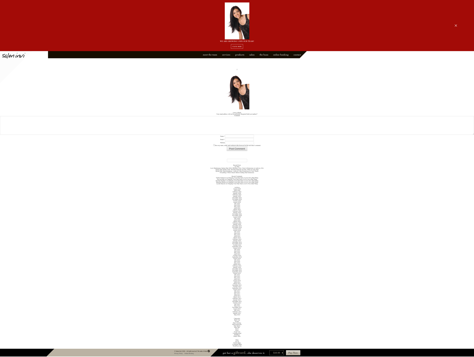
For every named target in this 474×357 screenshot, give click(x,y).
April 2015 (237, 279)
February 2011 (237, 312)
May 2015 (237, 278)
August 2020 (237, 217)
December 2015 (237, 269)
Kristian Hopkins (221, 181)
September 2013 (237, 288)
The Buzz (264, 54)
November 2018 (237, 244)
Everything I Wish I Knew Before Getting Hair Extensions (237, 172)
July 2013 (237, 291)
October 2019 (237, 229)
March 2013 (237, 297)
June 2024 (237, 205)
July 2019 (237, 232)
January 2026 (237, 193)
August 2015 (237, 273)
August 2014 (237, 281)
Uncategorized (237, 333)
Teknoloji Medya (221, 182)
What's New (237, 336)
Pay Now (293, 352)
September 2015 (237, 272)
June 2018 (237, 251)
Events (237, 321)
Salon (252, 54)
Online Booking (281, 54)
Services (226, 54)
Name (222, 136)
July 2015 (237, 275)
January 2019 (237, 241)
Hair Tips (237, 327)
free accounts (221, 179)
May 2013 (237, 294)
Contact (297, 54)
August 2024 (237, 202)
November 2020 (237, 215)
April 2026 (237, 190)
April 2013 (237, 295)
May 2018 (237, 252)
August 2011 (237, 309)
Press (237, 330)
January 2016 (237, 267)
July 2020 (237, 218)
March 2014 (237, 284)
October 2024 (237, 201)
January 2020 (237, 224)
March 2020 (237, 221)
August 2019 (237, 230)
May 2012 (237, 306)
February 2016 (237, 266)
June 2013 (237, 292)
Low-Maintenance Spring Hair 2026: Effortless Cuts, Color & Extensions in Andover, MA (237, 168)
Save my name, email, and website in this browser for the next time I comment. (238, 145)
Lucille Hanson (220, 184)
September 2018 (237, 247)
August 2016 (237, 258)
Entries (237, 343)
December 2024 (237, 198)
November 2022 (237, 214)
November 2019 (237, 227)
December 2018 (237, 242)
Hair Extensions (237, 324)
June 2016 (237, 261)
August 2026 (237, 189)
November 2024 (237, 199)
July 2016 (237, 260)
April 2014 (237, 282)
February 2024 (237, 211)
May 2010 (237, 315)
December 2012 (237, 301)
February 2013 (237, 298)
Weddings (237, 335)
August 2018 (237, 248)
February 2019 (237, 239)
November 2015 (237, 270)
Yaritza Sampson (221, 178)
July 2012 (237, 304)
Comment (237, 115)
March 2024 (237, 209)
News (237, 329)
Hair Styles (237, 326)
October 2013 (237, 287)
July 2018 (237, 249)
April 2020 (237, 220)
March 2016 (237, 264)
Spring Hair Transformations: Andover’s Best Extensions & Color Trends (237, 171)
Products (239, 54)
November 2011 (237, 307)
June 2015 (237, 276)
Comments (237, 344)
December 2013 (237, 285)
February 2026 (237, 192)
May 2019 (237, 235)
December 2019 (237, 226)
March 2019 (237, 238)
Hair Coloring (237, 323)
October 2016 (237, 255)
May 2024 (237, 207)
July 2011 (237, 310)
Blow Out (237, 320)
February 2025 (237, 195)
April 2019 (237, 236)
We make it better (202, 351)
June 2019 (237, 233)
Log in (237, 341)
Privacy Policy (178, 353)
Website (222, 143)
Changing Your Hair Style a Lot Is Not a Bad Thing (243, 178)
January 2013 (237, 300)
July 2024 (237, 204)
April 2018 (237, 254)
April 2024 (237, 208)
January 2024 (237, 212)
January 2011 (237, 313)
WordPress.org (237, 346)
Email (222, 139)
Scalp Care (237, 332)
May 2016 (237, 263)
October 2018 (237, 245)
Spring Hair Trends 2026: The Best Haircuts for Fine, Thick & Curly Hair (237, 169)
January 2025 (237, 196)
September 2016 (237, 257)
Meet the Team (210, 54)
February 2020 (237, 223)
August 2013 (237, 289)
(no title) (237, 167)
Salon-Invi (16, 67)
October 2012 (237, 303)
